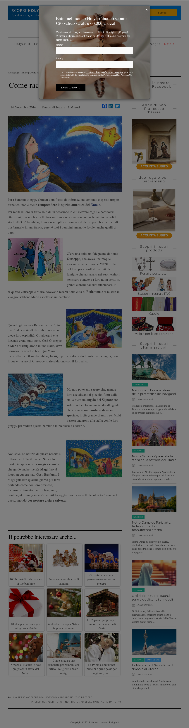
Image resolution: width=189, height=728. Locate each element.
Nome (59, 44)
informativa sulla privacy (114, 72)
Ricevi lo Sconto (70, 87)
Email (59, 58)
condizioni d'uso (93, 72)
